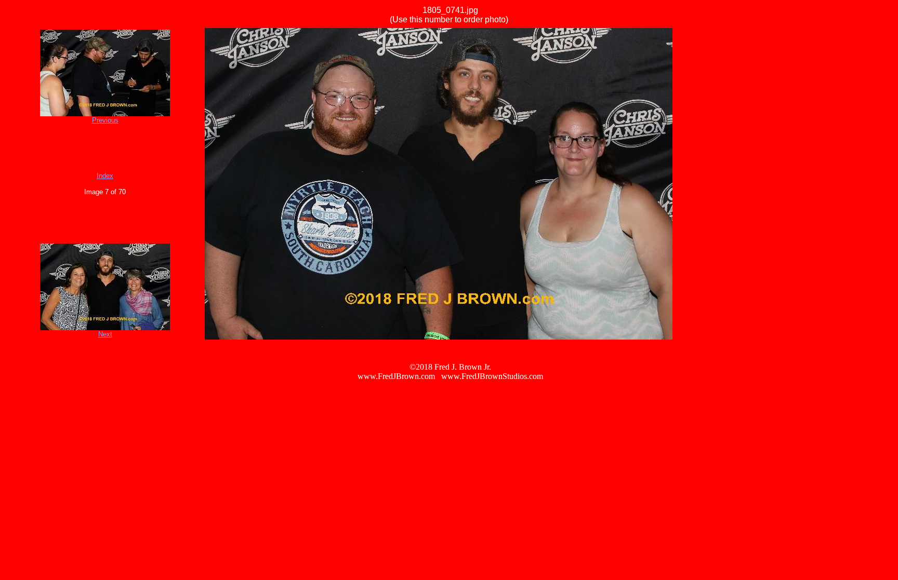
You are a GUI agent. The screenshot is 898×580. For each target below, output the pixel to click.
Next (105, 334)
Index (105, 176)
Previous (105, 120)
